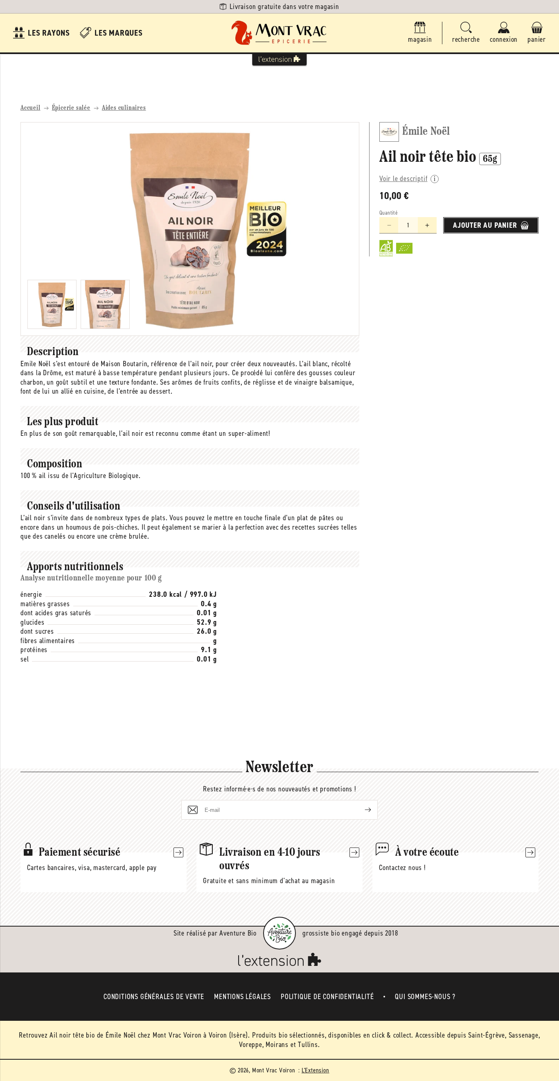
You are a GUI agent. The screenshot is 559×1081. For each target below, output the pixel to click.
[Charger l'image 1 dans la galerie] (52, 304)
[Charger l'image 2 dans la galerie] (105, 304)
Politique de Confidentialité (327, 997)
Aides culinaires (124, 108)
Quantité (388, 213)
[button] (466, 33)
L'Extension (315, 1070)
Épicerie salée (71, 108)
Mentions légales (242, 997)
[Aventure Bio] (279, 933)
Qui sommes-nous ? (425, 997)
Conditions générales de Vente (154, 997)
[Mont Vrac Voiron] (279, 33)
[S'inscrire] (361, 810)
